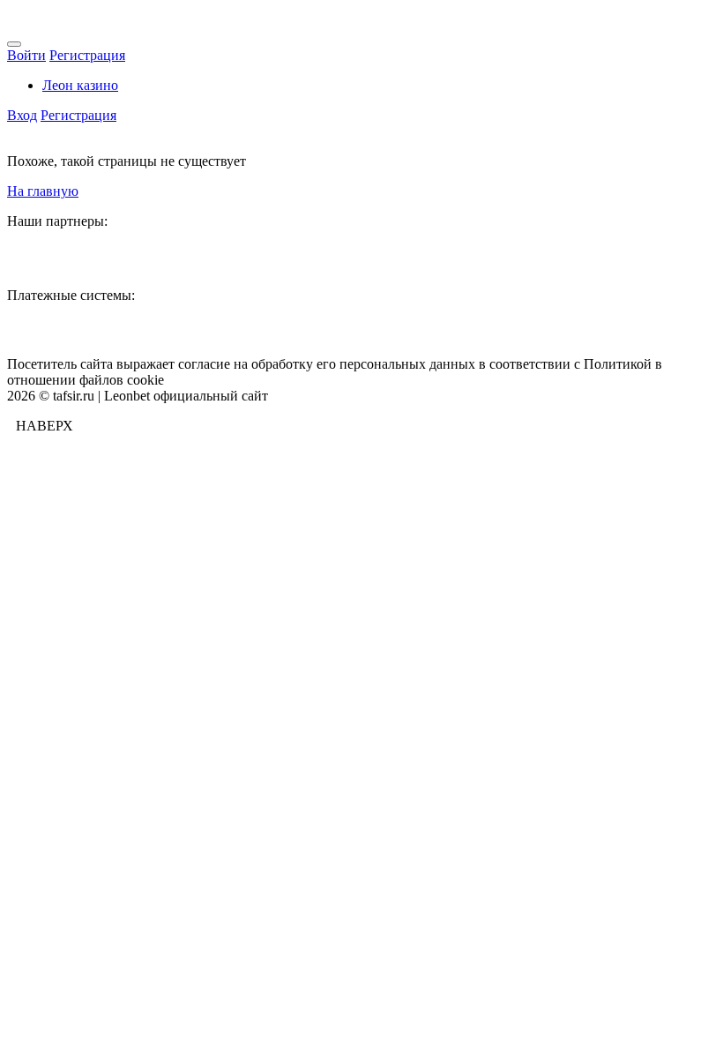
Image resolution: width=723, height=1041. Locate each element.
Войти (26, 55)
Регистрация (87, 55)
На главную (42, 190)
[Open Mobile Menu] (14, 44)
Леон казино (80, 85)
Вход (22, 115)
